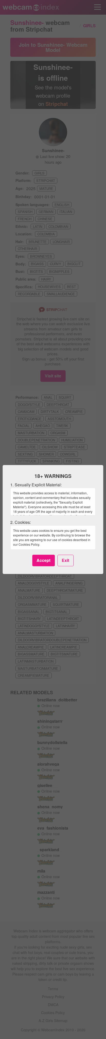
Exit (65, 560)
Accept (43, 560)
